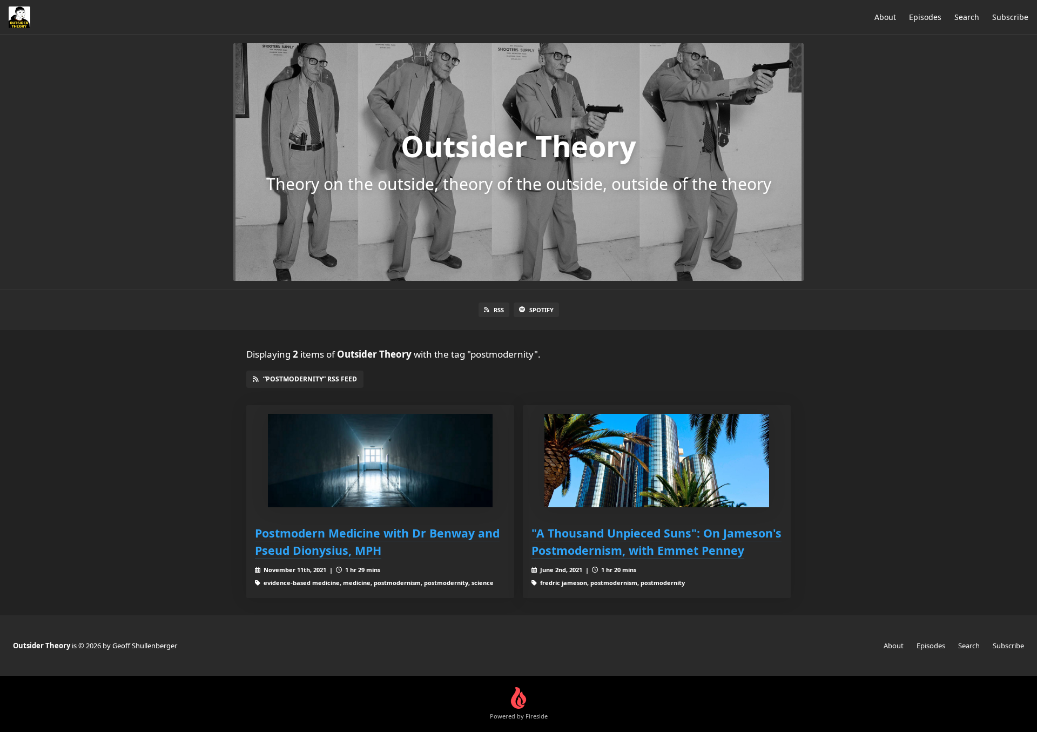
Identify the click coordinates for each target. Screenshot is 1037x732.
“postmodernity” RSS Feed (310, 379)
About (885, 17)
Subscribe (1010, 17)
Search (966, 17)
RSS (499, 310)
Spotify (541, 310)
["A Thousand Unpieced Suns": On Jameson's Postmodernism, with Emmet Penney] (657, 460)
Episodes (925, 17)
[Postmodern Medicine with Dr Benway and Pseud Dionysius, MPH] (380, 460)
